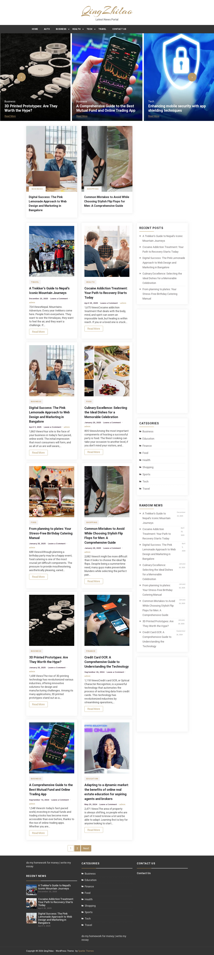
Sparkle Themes (86, 951)
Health (76, 29)
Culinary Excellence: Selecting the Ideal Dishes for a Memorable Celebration (105, 412)
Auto (47, 29)
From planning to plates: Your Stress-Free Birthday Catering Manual (50, 533)
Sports (146, 474)
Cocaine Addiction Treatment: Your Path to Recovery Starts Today (106, 292)
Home (35, 29)
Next (86, 848)
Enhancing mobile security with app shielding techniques (177, 108)
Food (89, 401)
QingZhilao (107, 10)
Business (61, 29)
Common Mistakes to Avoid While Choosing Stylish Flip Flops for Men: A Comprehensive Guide (106, 201)
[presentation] (21, 77)
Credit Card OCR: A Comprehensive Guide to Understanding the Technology (106, 662)
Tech (89, 29)
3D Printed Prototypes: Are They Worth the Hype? (31, 108)
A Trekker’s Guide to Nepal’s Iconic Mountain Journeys (163, 238)
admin (32, 302)
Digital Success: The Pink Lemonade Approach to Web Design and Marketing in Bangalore (164, 262)
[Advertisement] (164, 363)
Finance (90, 651)
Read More (10, 116)
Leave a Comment (59, 298)
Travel (102, 29)
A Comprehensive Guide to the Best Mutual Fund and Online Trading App (105, 108)
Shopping (93, 189)
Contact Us (119, 29)
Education (92, 779)
